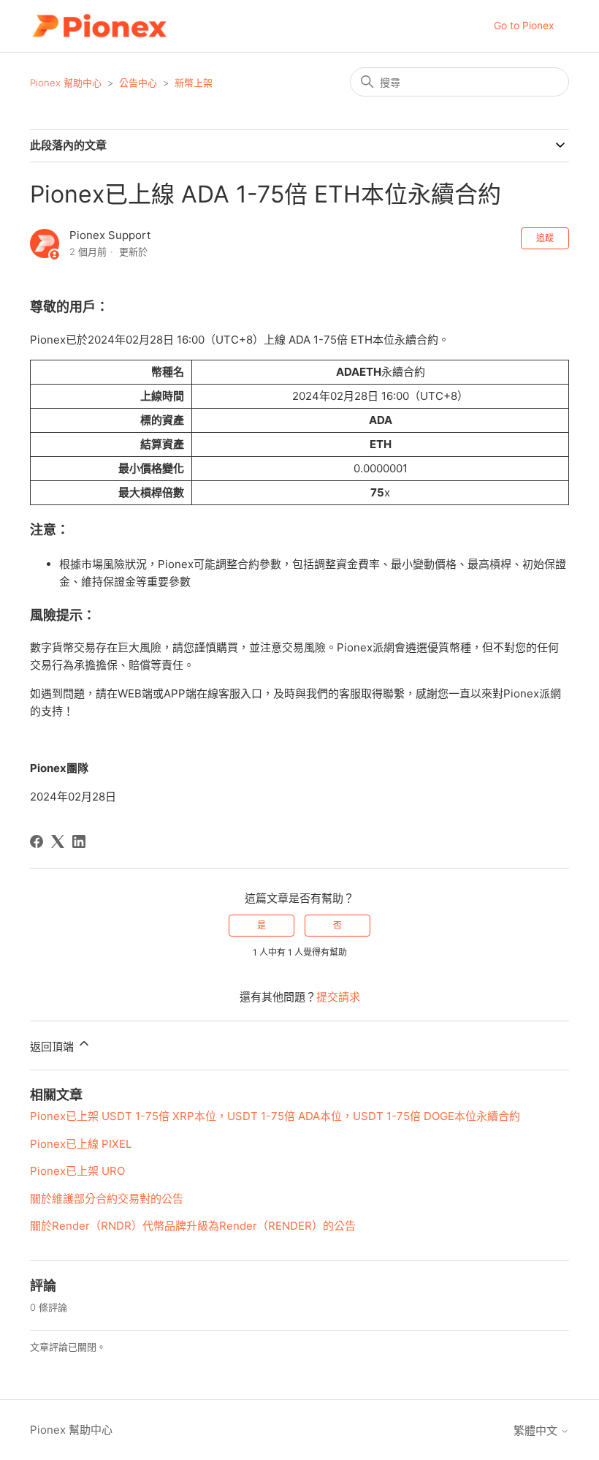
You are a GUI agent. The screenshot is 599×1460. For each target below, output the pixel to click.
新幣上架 (194, 82)
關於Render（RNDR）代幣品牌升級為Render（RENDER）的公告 (193, 1226)
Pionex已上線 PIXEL (80, 1144)
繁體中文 (537, 1430)
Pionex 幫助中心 (66, 82)
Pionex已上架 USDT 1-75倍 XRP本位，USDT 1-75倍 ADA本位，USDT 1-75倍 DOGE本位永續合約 (275, 1116)
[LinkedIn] (78, 841)
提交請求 (338, 997)
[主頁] (99, 25)
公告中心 (138, 82)
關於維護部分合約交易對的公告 (106, 1199)
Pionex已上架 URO (77, 1171)
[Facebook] (36, 841)
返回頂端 (53, 1047)
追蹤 (545, 237)
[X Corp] (57, 841)
